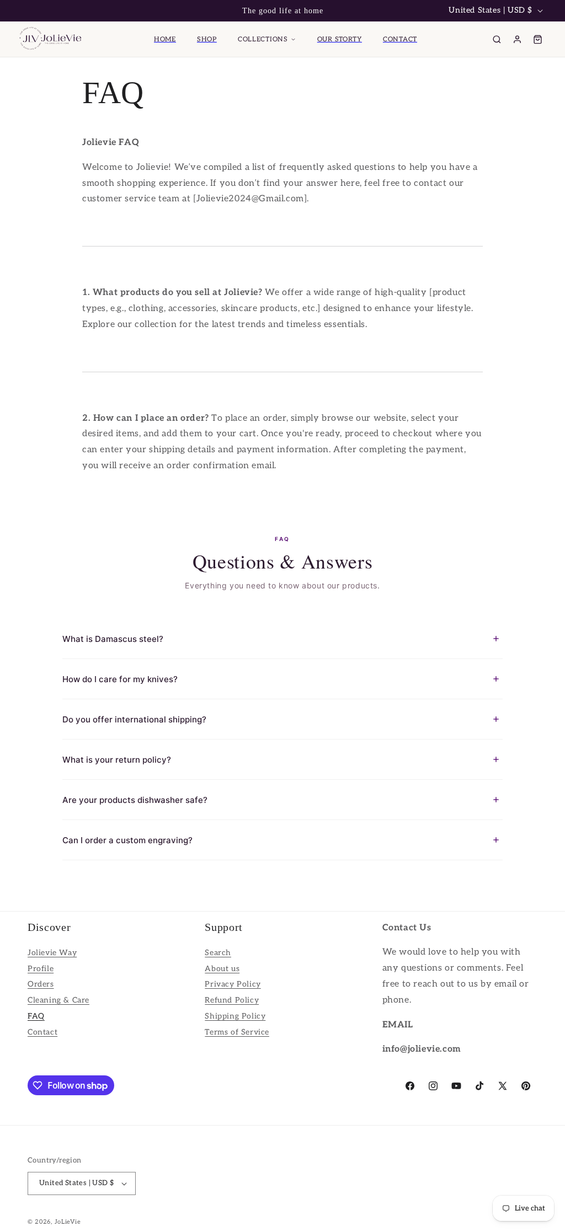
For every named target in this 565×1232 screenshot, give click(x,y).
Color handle (51, 195)
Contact (42, 1032)
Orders (41, 984)
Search (218, 952)
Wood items (49, 143)
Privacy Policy (232, 984)
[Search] (497, 39)
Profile (41, 968)
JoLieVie (68, 1221)
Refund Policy (232, 1000)
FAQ (36, 1016)
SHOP (207, 39)
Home (165, 39)
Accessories (48, 169)
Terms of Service (237, 1032)
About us (222, 968)
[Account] (517, 39)
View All (530, 361)
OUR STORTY (339, 39)
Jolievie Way (52, 952)
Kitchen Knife (53, 92)
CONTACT (400, 39)
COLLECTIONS (263, 39)
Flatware (43, 117)
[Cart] (537, 39)
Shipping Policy (235, 1016)
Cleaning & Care (58, 1000)
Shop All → (55, 287)
